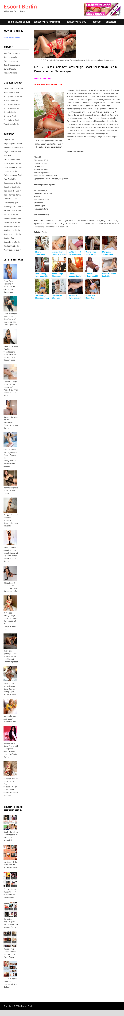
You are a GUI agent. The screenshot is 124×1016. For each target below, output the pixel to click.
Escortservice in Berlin (13, 167)
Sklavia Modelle (10, 73)
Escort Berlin (20, 6)
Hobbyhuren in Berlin (13, 96)
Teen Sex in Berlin (11, 124)
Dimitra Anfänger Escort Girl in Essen (11, 490)
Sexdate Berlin (10, 238)
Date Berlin (8, 155)
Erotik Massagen (11, 61)
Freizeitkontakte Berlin (13, 175)
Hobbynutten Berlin (12, 104)
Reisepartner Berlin (12, 222)
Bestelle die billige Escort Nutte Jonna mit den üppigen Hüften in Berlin (10, 689)
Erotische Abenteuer (12, 159)
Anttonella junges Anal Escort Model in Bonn (11, 719)
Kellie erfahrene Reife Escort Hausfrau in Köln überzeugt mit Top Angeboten (11, 319)
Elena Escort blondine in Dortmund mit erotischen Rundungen (9, 286)
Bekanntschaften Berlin (13, 147)
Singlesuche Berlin (12, 230)
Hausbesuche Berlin (12, 183)
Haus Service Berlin (12, 187)
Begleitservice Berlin (12, 151)
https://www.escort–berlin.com (48, 84)
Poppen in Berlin (11, 214)
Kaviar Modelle (10, 69)
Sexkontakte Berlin (19, 22)
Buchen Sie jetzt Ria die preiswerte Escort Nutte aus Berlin (11, 422)
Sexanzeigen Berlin (12, 226)
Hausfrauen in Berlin (12, 92)
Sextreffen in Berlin (12, 242)
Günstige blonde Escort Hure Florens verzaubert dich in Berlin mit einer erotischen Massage (11, 787)
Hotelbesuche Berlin (12, 191)
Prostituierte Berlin (12, 120)
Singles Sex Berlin (11, 246)
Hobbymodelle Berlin (13, 108)
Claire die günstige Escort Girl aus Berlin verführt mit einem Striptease (11, 656)
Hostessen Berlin (11, 100)
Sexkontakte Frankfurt (47, 22)
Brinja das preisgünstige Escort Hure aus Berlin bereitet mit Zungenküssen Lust (10, 621)
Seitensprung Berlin (12, 234)
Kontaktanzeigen (11, 203)
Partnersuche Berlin (12, 210)
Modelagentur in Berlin (13, 206)
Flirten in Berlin (10, 171)
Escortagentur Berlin (12, 163)
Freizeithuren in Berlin (13, 88)
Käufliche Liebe (10, 199)
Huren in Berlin (10, 112)
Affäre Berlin (9, 140)
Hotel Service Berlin (12, 195)
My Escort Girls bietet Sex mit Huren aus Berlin (11, 865)
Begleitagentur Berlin (13, 143)
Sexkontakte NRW (76, 22)
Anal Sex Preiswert (12, 53)
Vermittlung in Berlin (12, 250)
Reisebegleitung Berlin (13, 218)
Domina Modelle (10, 57)
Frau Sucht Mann (11, 179)
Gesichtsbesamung (12, 65)
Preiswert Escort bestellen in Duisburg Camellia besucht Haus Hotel (11, 520)
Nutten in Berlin (10, 116)
